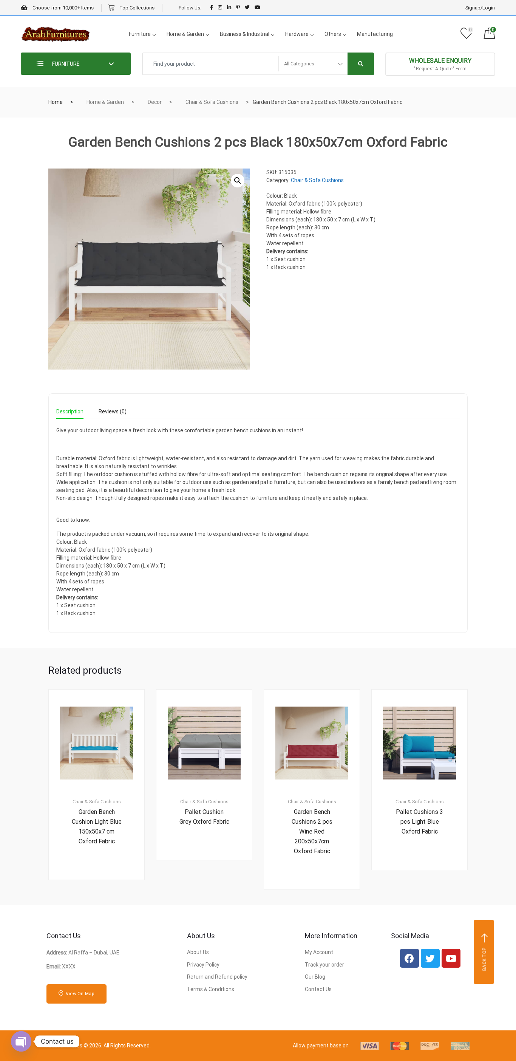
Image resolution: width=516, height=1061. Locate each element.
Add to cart (101, 905)
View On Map (79, 993)
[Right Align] (361, 64)
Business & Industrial (244, 34)
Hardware (297, 34)
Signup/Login (480, 8)
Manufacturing (375, 34)
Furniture (140, 34)
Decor (155, 102)
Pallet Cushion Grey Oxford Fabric (204, 816)
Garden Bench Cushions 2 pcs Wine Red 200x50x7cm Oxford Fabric (312, 831)
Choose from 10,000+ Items (62, 8)
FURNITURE (65, 64)
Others (332, 34)
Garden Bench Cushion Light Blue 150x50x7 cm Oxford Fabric (97, 826)
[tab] (69, 414)
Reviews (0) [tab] (113, 412)
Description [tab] (69, 412)
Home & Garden (185, 34)
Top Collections (136, 8)
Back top (484, 959)
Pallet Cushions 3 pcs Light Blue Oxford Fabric (419, 821)
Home (55, 102)
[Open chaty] (21, 1041)
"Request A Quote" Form (440, 64)
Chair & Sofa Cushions (211, 102)
